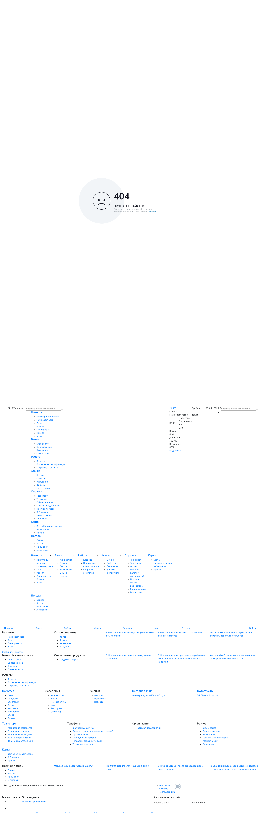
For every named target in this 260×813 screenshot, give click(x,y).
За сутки (64, 646)
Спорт (10, 714)
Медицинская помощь (84, 737)
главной (151, 211)
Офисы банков (44, 447)
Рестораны (57, 708)
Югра (39, 423)
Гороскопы (42, 518)
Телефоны (41, 499)
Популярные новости (47, 416)
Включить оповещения (34, 801)
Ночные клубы (58, 701)
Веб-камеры (42, 512)
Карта (35, 521)
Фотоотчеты (43, 488)
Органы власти (80, 734)
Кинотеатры (57, 695)
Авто (39, 436)
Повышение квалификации (50, 464)
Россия (40, 426)
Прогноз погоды (45, 508)
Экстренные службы (83, 728)
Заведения (42, 481)
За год (62, 636)
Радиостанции (44, 515)
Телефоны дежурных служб (87, 741)
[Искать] (257, 409)
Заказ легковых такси (19, 737)
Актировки (42, 550)
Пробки (40, 532)
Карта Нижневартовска (49, 526)
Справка (36, 491)
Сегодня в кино (142, 691)
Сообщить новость (12, 652)
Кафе (53, 705)
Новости (36, 412)
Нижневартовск (44, 419)
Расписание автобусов (19, 734)
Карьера (40, 461)
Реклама (163, 788)
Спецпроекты (43, 429)
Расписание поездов (18, 731)
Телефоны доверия (82, 744)
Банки (35, 439)
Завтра (40, 543)
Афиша (35, 470)
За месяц (64, 640)
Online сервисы (44, 502)
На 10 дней (42, 546)
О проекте (164, 785)
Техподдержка (167, 791)
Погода (40, 433)
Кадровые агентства (47, 467)
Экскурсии (13, 711)
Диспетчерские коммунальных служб (92, 731)
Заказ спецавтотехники (20, 741)
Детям (10, 705)
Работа (35, 456)
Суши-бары (57, 711)
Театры (54, 698)
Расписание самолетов (19, 728)
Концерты (12, 698)
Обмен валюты (44, 453)
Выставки (12, 708)
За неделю (65, 643)
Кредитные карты (68, 659)
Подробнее (175, 450)
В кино (40, 475)
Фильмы (40, 485)
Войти (252, 628)
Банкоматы (42, 450)
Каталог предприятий (48, 505)
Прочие (11, 718)
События (41, 478)
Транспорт (42, 495)
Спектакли (13, 701)
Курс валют (42, 443)
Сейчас (40, 540)
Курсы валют (14, 659)
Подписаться (198, 802)
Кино (10, 695)
